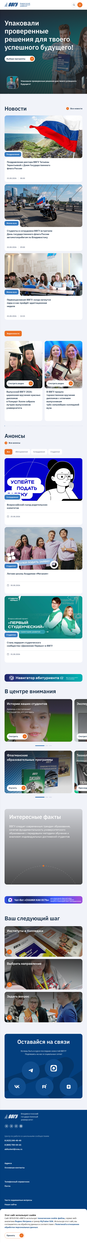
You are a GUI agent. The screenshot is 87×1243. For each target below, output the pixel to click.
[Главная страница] (11, 1116)
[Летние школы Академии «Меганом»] (43, 560)
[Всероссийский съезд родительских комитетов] (43, 491)
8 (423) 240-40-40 (13, 1140)
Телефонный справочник (17, 1181)
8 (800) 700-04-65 (13, 1144)
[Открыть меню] (79, 4)
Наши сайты (11, 1204)
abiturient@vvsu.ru (13, 1149)
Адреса (8, 1163)
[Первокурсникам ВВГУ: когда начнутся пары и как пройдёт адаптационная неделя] (43, 286)
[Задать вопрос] (9, 1017)
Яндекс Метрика (23, 1221)
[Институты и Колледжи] (9, 951)
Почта (7, 1186)
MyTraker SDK (46, 1221)
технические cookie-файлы (51, 1218)
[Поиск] (73, 4)
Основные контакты (15, 1167)
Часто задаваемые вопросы (18, 1200)
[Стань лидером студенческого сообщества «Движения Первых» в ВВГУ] (43, 629)
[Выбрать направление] (9, 984)
